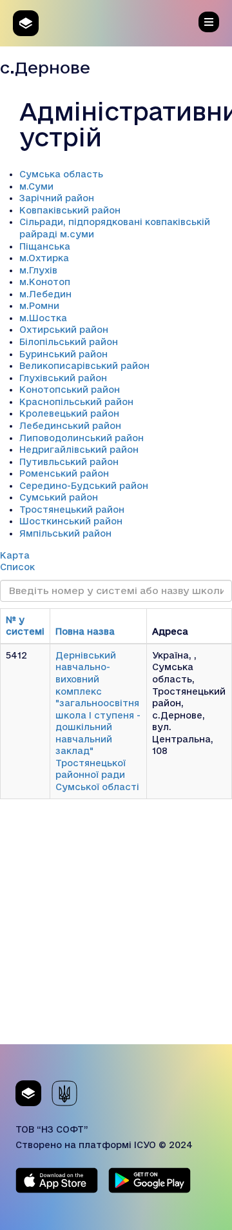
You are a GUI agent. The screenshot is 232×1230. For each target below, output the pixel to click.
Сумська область (61, 174)
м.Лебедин (45, 294)
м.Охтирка (44, 258)
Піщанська (44, 246)
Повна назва (85, 631)
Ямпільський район (65, 533)
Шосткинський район (70, 521)
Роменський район (64, 473)
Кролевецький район (69, 413)
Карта (15, 555)
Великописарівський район (84, 366)
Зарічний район (56, 198)
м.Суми (36, 186)
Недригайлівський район (79, 449)
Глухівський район (63, 378)
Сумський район (58, 497)
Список (17, 567)
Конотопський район (69, 389)
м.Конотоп (44, 282)
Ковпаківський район (70, 210)
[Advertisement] (116, 928)
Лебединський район (70, 426)
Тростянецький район (71, 509)
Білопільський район (68, 342)
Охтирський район (63, 329)
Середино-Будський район (83, 486)
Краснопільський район (76, 402)
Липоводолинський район (81, 438)
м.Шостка (43, 318)
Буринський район (63, 354)
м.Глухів (38, 270)
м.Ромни (39, 306)
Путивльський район (69, 462)
